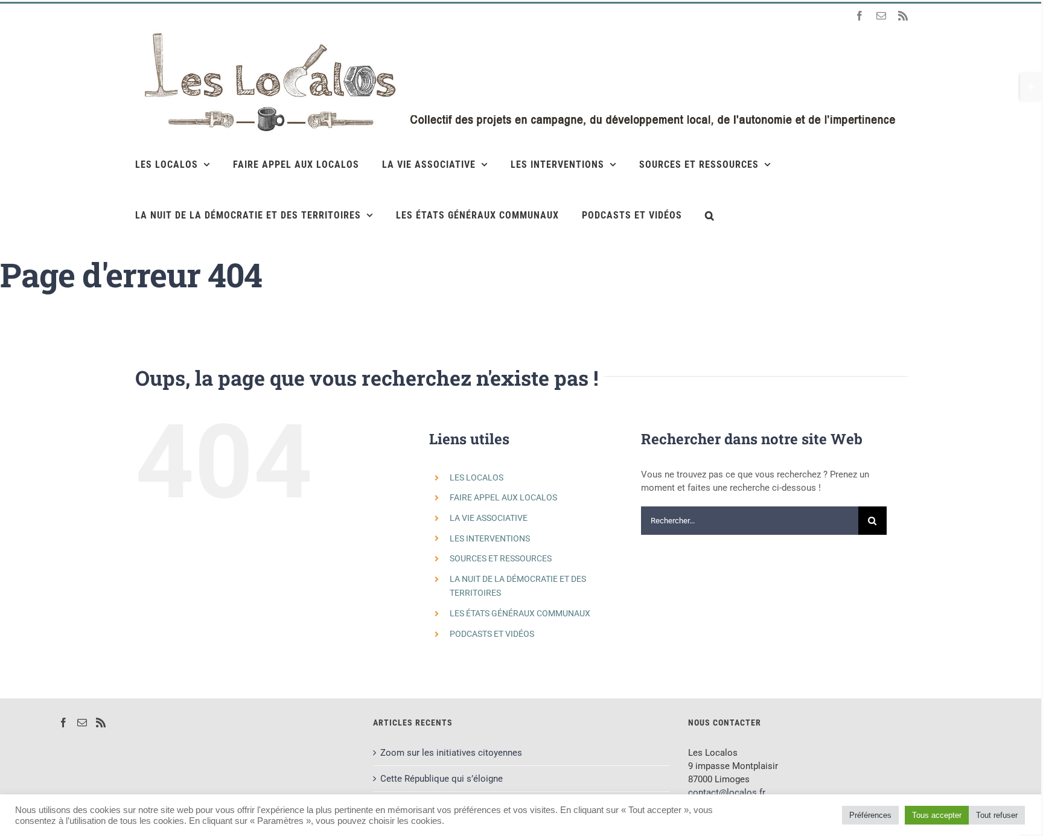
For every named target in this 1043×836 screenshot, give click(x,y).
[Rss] (101, 722)
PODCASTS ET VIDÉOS (492, 634)
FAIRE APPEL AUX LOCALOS (503, 497)
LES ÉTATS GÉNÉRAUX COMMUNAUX (520, 613)
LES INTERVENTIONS (490, 538)
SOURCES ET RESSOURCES (501, 558)
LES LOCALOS (476, 477)
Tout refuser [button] (997, 815)
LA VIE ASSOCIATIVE (489, 518)
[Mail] (82, 722)
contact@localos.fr (726, 792)
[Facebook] (63, 722)
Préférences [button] (870, 815)
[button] (710, 215)
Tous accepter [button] (937, 815)
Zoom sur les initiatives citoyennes (451, 752)
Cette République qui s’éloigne (441, 778)
